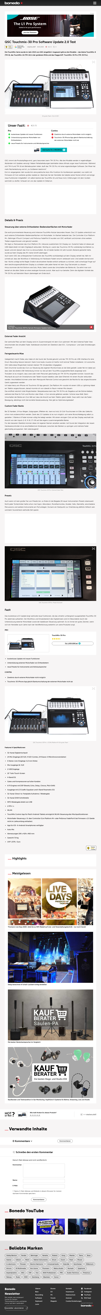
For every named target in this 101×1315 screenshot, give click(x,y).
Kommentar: (17, 1165)
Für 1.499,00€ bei (71, 643)
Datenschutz (70, 1295)
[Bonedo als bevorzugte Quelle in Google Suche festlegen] (20, 47)
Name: (15, 1180)
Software (38, 1298)
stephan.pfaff (31, 47)
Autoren (69, 1298)
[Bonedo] (14, 3)
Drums (52, 1288)
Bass (36, 1292)
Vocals (52, 1298)
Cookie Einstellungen (74, 1301)
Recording (39, 1295)
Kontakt (69, 1288)
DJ (51, 1292)
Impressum (70, 1292)
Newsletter (14, 1308)
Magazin (53, 1301)
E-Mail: (15, 1186)
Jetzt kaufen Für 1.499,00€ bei (52, 150)
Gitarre (37, 1288)
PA (51, 1295)
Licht (37, 1304)
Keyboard (38, 1301)
